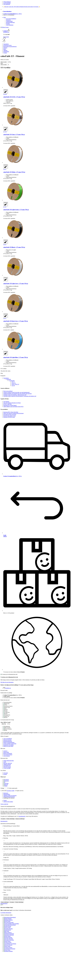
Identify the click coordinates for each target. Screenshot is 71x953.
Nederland (11, 933)
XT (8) (13, 385)
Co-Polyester (12, 380)
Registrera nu (6, 32)
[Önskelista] (4, 39)
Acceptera (3, 818)
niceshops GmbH (10, 790)
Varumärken (6, 378)
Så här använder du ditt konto (9, 743)
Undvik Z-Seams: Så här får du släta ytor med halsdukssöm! (16, 392)
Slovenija (11, 938)
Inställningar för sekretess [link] (8, 798)
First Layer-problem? (8, 391)
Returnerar (8, 19)
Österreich (11, 935)
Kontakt (8, 23)
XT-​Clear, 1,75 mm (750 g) (14, 134)
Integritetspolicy (4, 821)
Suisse (8, 946)
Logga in (5, 750)
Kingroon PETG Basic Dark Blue (10, 412)
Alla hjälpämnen (9, 24)
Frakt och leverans (7, 739)
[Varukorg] (36, 41)
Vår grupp (5, 772)
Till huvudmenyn (7, 1)
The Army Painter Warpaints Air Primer (12, 402)
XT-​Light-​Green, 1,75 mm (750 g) (16, 209)
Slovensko (11, 940)
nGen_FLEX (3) (15, 384)
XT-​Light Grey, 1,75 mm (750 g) (15, 283)
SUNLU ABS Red (7, 404)
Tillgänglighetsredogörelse (9, 796)
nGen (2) (14, 383)
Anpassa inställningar (20, 818)
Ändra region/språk (13, 788)
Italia (8, 931)
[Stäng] (1, 9)
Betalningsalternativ (10, 22)
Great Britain (13, 943)
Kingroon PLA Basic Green (9, 415)
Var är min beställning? (11, 18)
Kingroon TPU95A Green (9, 417)
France (9, 927)
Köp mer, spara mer (7, 763)
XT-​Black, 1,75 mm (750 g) (14, 247)
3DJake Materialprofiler (8, 760)
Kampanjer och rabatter (8, 744)
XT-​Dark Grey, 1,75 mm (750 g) (15, 321)
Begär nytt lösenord (7, 753)
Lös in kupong (6, 755)
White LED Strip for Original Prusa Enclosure (13, 413)
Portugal (10, 937)
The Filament (6, 401)
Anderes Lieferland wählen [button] (6, 915)
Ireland (9, 929)
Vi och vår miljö (6, 768)
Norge (8, 950)
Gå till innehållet (7, 3)
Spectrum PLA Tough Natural (10, 405)
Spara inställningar (5, 902)
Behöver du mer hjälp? (8, 746)
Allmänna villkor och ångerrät (9, 795)
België (9, 921)
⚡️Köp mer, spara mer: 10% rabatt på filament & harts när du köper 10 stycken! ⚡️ (21, 6)
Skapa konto (6, 36)
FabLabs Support (7, 766)
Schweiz (10, 945)
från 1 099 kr (12, 13)
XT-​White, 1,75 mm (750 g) (14, 172)
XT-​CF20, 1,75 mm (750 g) (14, 97)
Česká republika (15, 923)
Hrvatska (11, 928)
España (9, 926)
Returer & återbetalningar (8, 742)
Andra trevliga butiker (8, 801)
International (13, 917)
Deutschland (13, 924)
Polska (9, 936)
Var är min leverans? (7, 754)
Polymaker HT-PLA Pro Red (9, 414)
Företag (5, 800)
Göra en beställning (7, 738)
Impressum (5, 793)
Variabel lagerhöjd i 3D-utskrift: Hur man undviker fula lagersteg (17, 393)
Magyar (10, 932)
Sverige (9, 942)
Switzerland (12, 948)
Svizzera (10, 947)
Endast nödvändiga (10, 818)
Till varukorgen (6, 4)
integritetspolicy (22, 816)
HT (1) (13, 381)
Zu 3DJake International (6, 912)
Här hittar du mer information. (7, 682)
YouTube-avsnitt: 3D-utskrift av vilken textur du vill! (14, 394)
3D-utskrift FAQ (7, 765)
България (11, 922)
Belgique (11, 919)
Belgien (10, 918)
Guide (4, 761)
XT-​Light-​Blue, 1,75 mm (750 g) (15, 357)
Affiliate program (7, 764)
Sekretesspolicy (6, 794)
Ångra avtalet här (4, 804)
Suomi (9, 941)
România (11, 951)
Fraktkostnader (9, 21)
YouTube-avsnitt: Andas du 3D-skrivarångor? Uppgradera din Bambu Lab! (19, 396)
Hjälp (4, 17)
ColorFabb (8, 379)
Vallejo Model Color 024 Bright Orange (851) (13, 406)
